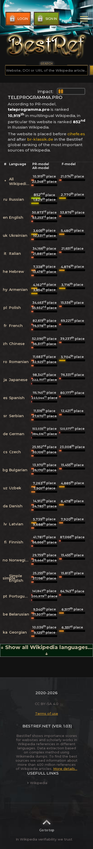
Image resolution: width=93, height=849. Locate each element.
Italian (15, 253)
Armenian (18, 289)
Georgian (18, 632)
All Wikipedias (19, 181)
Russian (16, 199)
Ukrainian (18, 235)
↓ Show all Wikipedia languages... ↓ (46, 650)
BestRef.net (36, 726)
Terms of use (46, 713)
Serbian (16, 416)
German (16, 434)
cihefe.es (76, 133)
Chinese (17, 343)
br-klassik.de (40, 139)
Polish (15, 307)
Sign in (51, 19)
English (16, 217)
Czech (15, 452)
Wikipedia (38, 783)
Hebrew (16, 271)
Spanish (17, 398)
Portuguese (20, 596)
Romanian (19, 361)
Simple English (16, 578)
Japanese (18, 379)
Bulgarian (18, 470)
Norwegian (19, 560)
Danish (15, 506)
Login (23, 19)
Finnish (16, 542)
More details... (65, 769)
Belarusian (19, 614)
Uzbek (15, 488)
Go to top (46, 830)
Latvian (16, 524)
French (16, 325)
